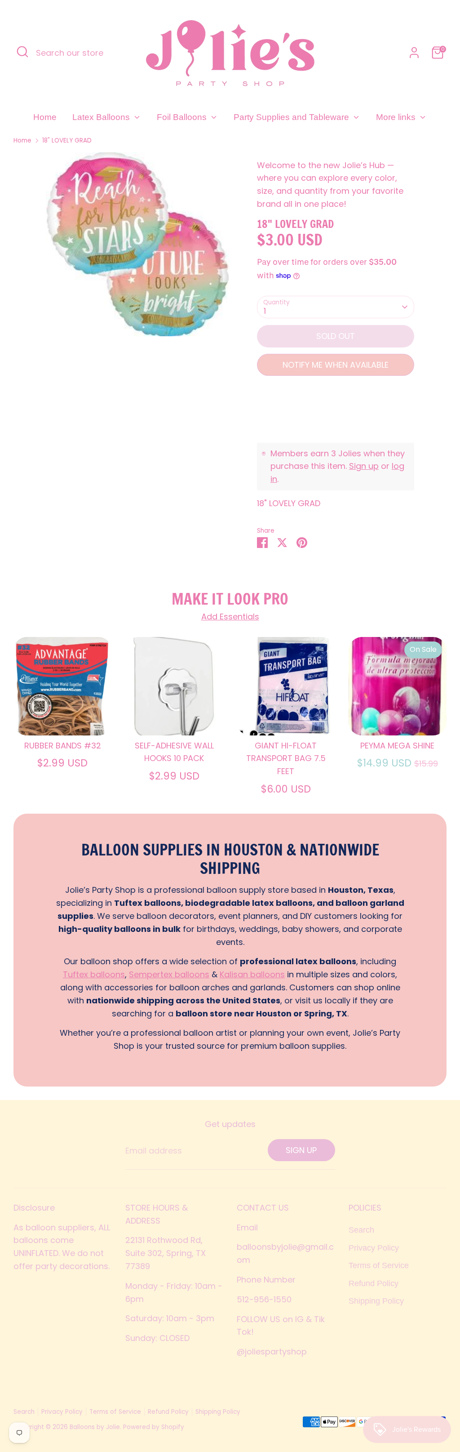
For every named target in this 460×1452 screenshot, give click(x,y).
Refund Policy (373, 1283)
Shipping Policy (376, 1300)
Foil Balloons (183, 117)
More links (397, 117)
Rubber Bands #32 (62, 745)
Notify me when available (336, 364)
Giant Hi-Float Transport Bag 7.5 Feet (286, 758)
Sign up (364, 466)
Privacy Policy (374, 1247)
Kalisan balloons (252, 974)
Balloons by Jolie (95, 1427)
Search (361, 1229)
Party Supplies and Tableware (292, 117)
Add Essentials (230, 616)
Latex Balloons (102, 117)
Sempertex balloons (169, 974)
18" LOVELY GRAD (67, 140)
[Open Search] (22, 52)
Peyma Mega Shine (397, 745)
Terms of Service (379, 1265)
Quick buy (63, 719)
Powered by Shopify (153, 1427)
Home (45, 117)
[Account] (414, 53)
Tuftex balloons (94, 974)
